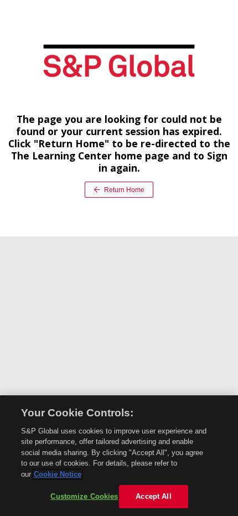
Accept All (153, 496)
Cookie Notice (57, 474)
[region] (119, 455)
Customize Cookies (84, 496)
